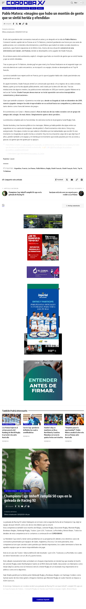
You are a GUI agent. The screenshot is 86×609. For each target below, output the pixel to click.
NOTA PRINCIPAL (23, 8)
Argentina (17, 168)
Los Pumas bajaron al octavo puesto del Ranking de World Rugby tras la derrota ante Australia (11, 432)
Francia (24, 168)
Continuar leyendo (43, 599)
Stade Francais (56, 168)
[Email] (19, 23)
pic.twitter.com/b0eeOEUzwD (17, 150)
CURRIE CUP (27, 424)
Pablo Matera (40, 168)
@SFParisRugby (56, 147)
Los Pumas (31, 168)
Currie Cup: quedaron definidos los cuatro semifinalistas (31, 430)
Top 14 (80, 168)
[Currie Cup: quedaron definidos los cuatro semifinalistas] (32, 419)
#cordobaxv (67, 147)
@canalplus (27, 145)
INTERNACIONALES (9, 8)
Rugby (48, 168)
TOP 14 (33, 8)
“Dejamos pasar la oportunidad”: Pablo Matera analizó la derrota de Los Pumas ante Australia (74, 432)
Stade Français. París (69, 168)
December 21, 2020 (37, 154)
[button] (4, 2)
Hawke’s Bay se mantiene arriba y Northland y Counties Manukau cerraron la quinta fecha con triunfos (53, 432)
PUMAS (68, 424)
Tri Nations (7, 171)
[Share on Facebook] (13, 23)
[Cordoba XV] (25, 2)
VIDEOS (40, 8)
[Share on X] (16, 23)
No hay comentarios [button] (74, 206)
